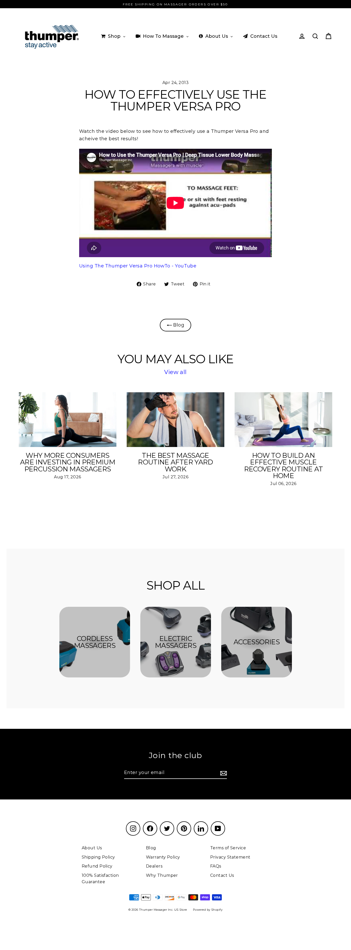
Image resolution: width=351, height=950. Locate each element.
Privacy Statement (230, 857)
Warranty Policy (163, 857)
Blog (178, 325)
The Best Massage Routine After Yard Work (175, 462)
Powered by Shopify (208, 909)
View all (175, 372)
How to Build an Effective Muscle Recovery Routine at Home (283, 465)
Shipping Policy (98, 857)
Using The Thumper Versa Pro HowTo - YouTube (137, 266)
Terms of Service (228, 847)
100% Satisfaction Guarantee (100, 878)
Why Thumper (162, 875)
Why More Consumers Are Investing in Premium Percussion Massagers (67, 462)
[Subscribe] (223, 773)
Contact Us (222, 875)
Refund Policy (97, 866)
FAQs (215, 866)
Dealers (154, 866)
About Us (92, 847)
